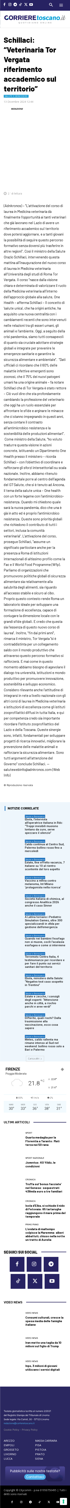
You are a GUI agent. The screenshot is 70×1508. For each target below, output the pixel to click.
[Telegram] (15, 5)
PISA (38, 1445)
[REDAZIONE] (7, 109)
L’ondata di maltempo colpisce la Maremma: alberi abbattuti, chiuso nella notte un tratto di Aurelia (45, 1234)
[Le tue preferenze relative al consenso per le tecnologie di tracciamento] (63, 1501)
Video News (31, 1313)
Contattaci (35, 1477)
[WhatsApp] (45, 182)
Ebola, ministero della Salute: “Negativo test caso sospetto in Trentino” (44, 982)
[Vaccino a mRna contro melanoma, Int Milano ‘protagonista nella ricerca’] (14, 882)
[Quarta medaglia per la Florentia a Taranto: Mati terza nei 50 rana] (13, 1139)
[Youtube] (31, 5)
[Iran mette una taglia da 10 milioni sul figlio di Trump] (13, 1342)
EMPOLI (9, 1445)
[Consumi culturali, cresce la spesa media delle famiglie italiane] (13, 1319)
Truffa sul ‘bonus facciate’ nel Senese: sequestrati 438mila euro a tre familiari (43, 1187)
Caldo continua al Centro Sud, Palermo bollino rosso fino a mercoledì (44, 848)
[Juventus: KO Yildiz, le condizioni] (13, 1162)
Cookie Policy (11, 1429)
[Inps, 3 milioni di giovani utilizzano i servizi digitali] (13, 1365)
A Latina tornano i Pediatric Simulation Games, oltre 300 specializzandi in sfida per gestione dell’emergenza (43, 922)
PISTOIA (40, 1449)
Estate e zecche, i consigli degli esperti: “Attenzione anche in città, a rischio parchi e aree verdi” (42, 1001)
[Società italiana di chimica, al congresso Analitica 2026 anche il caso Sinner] (14, 900)
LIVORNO (10, 1454)
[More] (62, 182)
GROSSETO (11, 1449)
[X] (26, 5)
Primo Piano (32, 1225)
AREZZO (9, 1440)
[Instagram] (10, 5)
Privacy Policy (30, 1429)
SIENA (39, 1458)
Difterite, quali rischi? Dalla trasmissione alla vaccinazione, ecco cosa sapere (43, 1023)
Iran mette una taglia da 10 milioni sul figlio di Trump (43, 1344)
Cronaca (30, 1180)
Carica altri (33, 1058)
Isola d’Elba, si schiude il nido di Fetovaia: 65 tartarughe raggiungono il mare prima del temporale (45, 1211)
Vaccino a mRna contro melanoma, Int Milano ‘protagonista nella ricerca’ (43, 884)
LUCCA (8, 1458)
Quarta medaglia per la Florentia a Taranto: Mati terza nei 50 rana (42, 1140)
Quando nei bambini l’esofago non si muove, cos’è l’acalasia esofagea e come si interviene (45, 942)
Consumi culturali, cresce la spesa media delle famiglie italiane (44, 1321)
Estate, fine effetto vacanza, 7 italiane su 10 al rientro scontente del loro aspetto (45, 866)
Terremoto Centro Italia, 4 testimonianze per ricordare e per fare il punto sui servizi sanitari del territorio (45, 962)
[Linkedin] (53, 182)
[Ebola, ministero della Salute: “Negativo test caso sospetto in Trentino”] (14, 980)
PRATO (40, 1454)
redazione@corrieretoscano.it (19, 1423)
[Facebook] (4, 5)
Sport (28, 1133)
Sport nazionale (34, 1158)
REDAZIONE (17, 108)
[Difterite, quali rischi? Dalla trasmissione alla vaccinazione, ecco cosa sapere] (14, 1019)
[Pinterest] (36, 182)
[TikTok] (20, 5)
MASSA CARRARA (46, 1440)
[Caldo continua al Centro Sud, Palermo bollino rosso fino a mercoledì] (14, 846)
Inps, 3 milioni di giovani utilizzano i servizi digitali (42, 1367)
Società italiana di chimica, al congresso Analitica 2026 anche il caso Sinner (44, 902)
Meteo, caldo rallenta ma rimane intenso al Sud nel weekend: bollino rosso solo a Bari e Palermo (44, 1044)
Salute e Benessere (16, 96)
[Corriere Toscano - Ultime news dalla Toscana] (35, 19)
